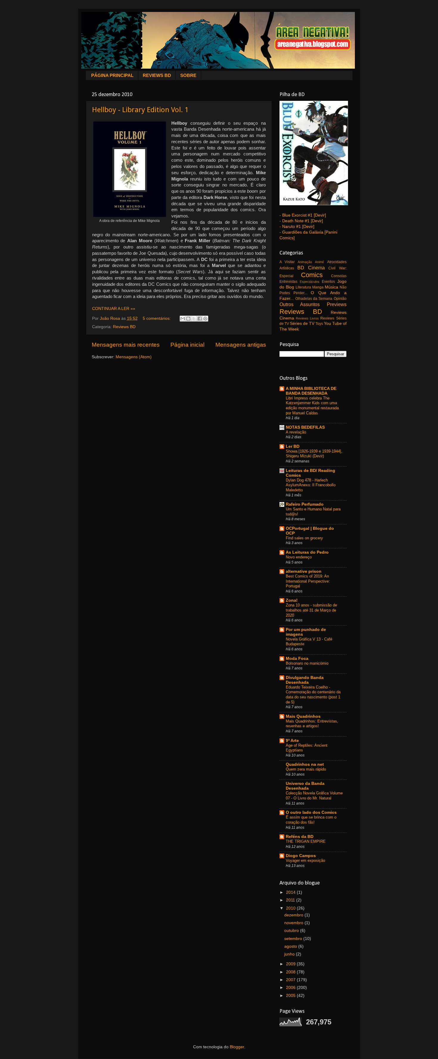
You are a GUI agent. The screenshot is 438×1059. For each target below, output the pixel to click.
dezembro (294, 915)
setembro (293, 938)
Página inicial (187, 345)
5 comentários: (157, 318)
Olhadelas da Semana (314, 299)
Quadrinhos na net (305, 764)
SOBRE (188, 75)
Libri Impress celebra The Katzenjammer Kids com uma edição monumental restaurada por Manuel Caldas (312, 405)
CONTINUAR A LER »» (113, 308)
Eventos (328, 282)
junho (290, 954)
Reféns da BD (299, 836)
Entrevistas (288, 282)
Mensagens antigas (240, 345)
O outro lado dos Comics (311, 812)
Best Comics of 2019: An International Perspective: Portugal (308, 581)
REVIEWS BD (157, 75)
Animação (305, 262)
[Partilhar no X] (194, 319)
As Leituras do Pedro (307, 552)
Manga (318, 287)
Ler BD (292, 446)
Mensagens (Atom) (134, 357)
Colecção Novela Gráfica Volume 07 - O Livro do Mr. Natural (314, 795)
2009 (291, 964)
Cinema (316, 267)
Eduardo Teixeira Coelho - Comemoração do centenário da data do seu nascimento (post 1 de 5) (313, 694)
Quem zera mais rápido (306, 769)
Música (331, 287)
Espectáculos (309, 281)
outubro (292, 930)
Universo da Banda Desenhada (305, 786)
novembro (294, 923)
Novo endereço (299, 557)
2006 (291, 987)
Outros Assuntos (299, 304)
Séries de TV (302, 323)
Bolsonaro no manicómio (307, 663)
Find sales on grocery (304, 538)
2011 (291, 900)
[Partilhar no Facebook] (200, 319)
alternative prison (303, 571)
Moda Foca (297, 658)
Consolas (339, 276)
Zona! (292, 600)
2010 (291, 908)
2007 (291, 980)
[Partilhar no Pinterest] (205, 319)
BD (300, 267)
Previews (337, 304)
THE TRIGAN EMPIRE (306, 841)
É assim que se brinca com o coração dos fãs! (311, 820)
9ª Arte (292, 740)
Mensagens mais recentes (126, 345)
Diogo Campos (301, 855)
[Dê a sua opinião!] (188, 319)
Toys (319, 324)
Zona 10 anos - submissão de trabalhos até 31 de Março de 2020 (311, 610)
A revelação (296, 432)
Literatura (303, 287)
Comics (312, 275)
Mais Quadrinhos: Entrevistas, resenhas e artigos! (312, 723)
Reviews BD (124, 327)
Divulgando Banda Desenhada (305, 680)
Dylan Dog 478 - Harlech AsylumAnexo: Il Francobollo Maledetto (311, 485)
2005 (291, 995)
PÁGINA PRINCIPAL (112, 75)
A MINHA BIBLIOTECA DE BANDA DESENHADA (311, 391)
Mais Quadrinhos (303, 716)
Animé (319, 262)
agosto (291, 946)
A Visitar (287, 262)
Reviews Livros (307, 318)
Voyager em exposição (305, 860)
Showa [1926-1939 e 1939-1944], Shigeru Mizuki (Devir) (314, 454)
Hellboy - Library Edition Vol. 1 (140, 110)
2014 (291, 892)
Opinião (340, 299)
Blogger (237, 1047)
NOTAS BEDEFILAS (305, 427)
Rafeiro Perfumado (305, 504)
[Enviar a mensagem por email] (183, 319)
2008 (291, 972)
